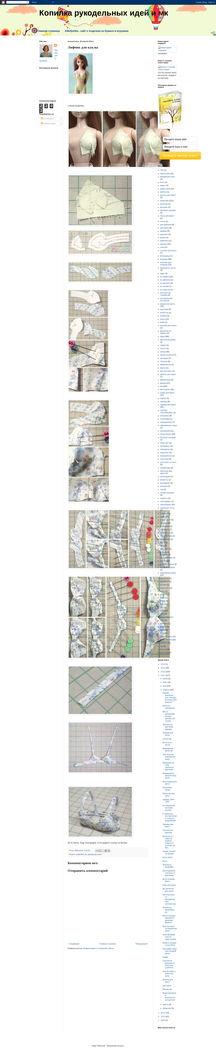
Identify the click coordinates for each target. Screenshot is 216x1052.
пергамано (165, 446)
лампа (163, 345)
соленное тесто (167, 508)
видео (163, 185)
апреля (166, 690)
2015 (163, 664)
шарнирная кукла (168, 573)
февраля (167, 1008)
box (161, 604)
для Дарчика (165, 224)
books (162, 601)
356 (162, 170)
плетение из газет (168, 462)
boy (161, 607)
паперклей (165, 431)
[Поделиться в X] (103, 850)
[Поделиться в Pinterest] (109, 850)
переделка (165, 449)
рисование (165, 483)
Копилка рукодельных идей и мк (103, 12)
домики (163, 231)
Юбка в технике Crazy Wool (169, 944)
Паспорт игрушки (168, 437)
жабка (163, 237)
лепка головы (166, 355)
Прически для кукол (169, 794)
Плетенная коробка (168, 831)
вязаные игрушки (168, 210)
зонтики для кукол (168, 250)
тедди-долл (165, 520)
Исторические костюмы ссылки (169, 807)
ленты (163, 348)
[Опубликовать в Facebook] (106, 850)
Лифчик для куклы (168, 734)
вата (162, 182)
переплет (164, 453)
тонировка (165, 526)
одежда (163, 401)
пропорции (165, 476)
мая (165, 686)
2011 (163, 1013)
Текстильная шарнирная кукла (169, 756)
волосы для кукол (168, 195)
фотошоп (164, 549)
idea (162, 630)
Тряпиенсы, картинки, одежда (168, 727)
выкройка (80, 854)
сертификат (165, 501)
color (162, 614)
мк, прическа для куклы (168, 890)
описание (164, 416)
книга (162, 319)
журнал (163, 244)
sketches (164, 643)
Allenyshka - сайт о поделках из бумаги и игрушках (97, 31)
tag (161, 646)
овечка (163, 398)
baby (162, 598)
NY (161, 633)
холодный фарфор (164, 553)
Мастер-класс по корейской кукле (170, 928)
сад (161, 489)
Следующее (73, 944)
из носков (164, 286)
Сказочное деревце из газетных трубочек (169, 964)
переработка (166, 456)
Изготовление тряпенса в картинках (169, 873)
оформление (166, 422)
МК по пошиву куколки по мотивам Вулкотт (169, 919)
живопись (164, 241)
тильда (163, 523)
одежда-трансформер (166, 411)
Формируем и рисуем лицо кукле (169, 775)
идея (162, 273)
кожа (162, 322)
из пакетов (165, 290)
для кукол (164, 228)
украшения (165, 539)
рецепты (164, 480)
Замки (165, 957)
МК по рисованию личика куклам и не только (169, 716)
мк (86, 854)
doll (161, 620)
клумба (163, 316)
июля (165, 679)
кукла (162, 336)
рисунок (163, 486)
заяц (162, 247)
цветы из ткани (167, 564)
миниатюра (165, 380)
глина (162, 221)
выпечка (164, 204)
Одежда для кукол (168, 825)
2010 (163, 1016)
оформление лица (168, 425)
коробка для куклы (168, 325)
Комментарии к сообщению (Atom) (98, 948)
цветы (163, 561)
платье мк (167, 739)
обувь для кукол (167, 393)
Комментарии (49, 123)
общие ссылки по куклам (169, 852)
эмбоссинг (164, 588)
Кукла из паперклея (169, 707)
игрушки (163, 259)
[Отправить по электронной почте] (97, 850)
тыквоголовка (166, 536)
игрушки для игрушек (165, 263)
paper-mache (166, 640)
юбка (162, 591)
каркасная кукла (167, 304)
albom (163, 594)
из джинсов (165, 280)
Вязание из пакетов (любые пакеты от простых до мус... (169, 842)
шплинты (164, 581)
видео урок (165, 189)
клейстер (164, 313)
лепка (162, 352)
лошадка (164, 358)
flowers (163, 627)
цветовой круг (166, 558)
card (162, 611)
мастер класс (166, 371)
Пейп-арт (164, 443)
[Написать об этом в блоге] (100, 850)
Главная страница (48, 31)
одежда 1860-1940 (169, 800)
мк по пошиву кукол (169, 880)
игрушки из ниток (168, 268)
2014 (163, 668)
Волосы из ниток (167, 743)
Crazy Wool (165, 617)
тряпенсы (164, 529)
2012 (163, 675)
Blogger (120, 1046)
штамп (163, 585)
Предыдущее (142, 944)
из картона (165, 283)
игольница (165, 256)
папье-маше (165, 434)
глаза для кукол (167, 216)
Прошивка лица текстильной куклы (170, 951)
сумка (162, 517)
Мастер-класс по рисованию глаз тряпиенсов (169, 899)
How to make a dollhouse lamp (169, 973)
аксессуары (165, 173)
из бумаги (164, 277)
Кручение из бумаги (165, 332)
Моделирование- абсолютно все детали (169, 996)
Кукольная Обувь (167, 788)
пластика (164, 459)
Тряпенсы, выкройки (168, 866)
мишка (163, 383)
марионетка (165, 364)
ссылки (163, 513)
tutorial (163, 653)
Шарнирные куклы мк (168, 749)
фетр (162, 542)
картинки (164, 309)
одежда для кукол (95, 854)
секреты (164, 498)
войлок (163, 192)
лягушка (163, 361)
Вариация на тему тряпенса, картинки (168, 766)
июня (165, 682)
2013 (163, 672)
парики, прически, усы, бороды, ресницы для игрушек (170, 697)
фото (165, 861)
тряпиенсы (165, 533)
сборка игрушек (167, 493)
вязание (164, 207)
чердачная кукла (167, 567)
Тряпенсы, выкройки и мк (169, 909)
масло (163, 368)
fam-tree (163, 623)
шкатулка (164, 578)
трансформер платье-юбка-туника (169, 937)
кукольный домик (167, 340)
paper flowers (166, 636)
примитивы (165, 468)
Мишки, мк (167, 989)
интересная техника (165, 294)
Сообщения (48, 119)
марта (166, 1004)
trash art (163, 649)
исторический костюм (166, 299)
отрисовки (164, 419)
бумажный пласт (167, 177)
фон (162, 546)
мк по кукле (168, 857)
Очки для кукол (169, 885)
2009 (163, 1020)
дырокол (164, 234)
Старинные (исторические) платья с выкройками (170, 817)
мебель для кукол (168, 374)
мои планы (165, 389)
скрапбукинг (165, 505)
